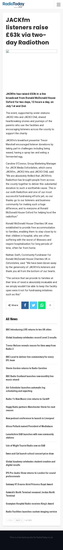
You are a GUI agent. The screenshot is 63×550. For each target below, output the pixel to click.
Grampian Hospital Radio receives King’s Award (30, 503)
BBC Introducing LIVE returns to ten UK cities (28, 329)
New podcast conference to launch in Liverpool (30, 418)
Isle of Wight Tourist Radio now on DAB (25, 445)
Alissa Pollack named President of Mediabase (29, 426)
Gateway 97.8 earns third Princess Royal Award (29, 484)
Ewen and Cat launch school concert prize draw (30, 453)
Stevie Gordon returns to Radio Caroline (26, 368)
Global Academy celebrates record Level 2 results (31, 337)
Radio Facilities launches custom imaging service (31, 511)
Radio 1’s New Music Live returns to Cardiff (27, 399)
